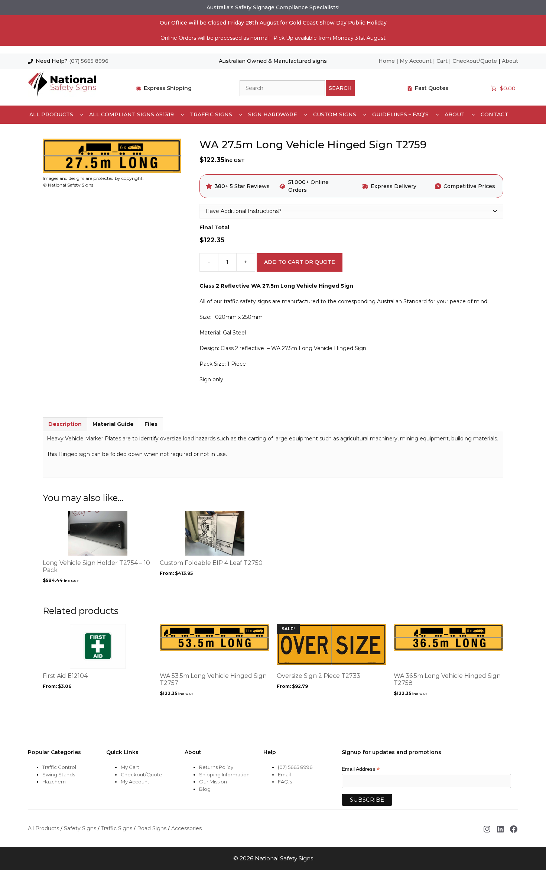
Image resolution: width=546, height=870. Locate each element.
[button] (351, 211)
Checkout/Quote (474, 61)
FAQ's (285, 782)
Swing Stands (58, 774)
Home (386, 61)
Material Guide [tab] (113, 424)
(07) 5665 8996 (88, 61)
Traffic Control (59, 767)
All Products (51, 114)
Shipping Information (224, 774)
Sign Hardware (272, 114)
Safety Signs (80, 828)
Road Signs (151, 828)
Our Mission (213, 782)
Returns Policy (216, 767)
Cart (442, 61)
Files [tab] (150, 424)
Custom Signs (334, 114)
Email (284, 774)
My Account (416, 61)
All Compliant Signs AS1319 (131, 114)
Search (340, 88)
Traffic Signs (211, 114)
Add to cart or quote (299, 262)
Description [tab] (65, 424)
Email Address (361, 769)
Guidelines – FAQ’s (400, 114)
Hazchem (54, 782)
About (510, 61)
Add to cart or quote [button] (78, 594)
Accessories (186, 828)
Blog (205, 789)
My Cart (130, 767)
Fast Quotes (431, 88)
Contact (494, 114)
